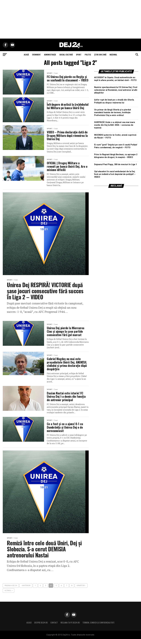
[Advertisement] (70, 19)
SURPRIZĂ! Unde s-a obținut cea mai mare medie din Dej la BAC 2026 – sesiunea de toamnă (114, 125)
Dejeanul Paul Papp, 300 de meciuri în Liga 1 (115, 164)
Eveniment (36, 54)
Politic (88, 54)
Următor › (81, 585)
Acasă (29, 622)
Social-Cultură (66, 54)
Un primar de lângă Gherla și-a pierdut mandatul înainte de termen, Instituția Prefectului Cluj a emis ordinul (112, 112)
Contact (54, 622)
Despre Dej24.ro (41, 622)
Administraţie (50, 54)
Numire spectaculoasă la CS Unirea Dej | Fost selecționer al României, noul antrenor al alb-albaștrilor (116, 90)
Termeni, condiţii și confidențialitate (98, 622)
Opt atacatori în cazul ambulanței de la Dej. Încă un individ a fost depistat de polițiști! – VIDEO (114, 174)
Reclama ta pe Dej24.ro (70, 622)
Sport (78, 54)
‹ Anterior (25, 585)
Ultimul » (9, 590)
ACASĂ (26, 54)
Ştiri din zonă (100, 54)
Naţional (113, 54)
